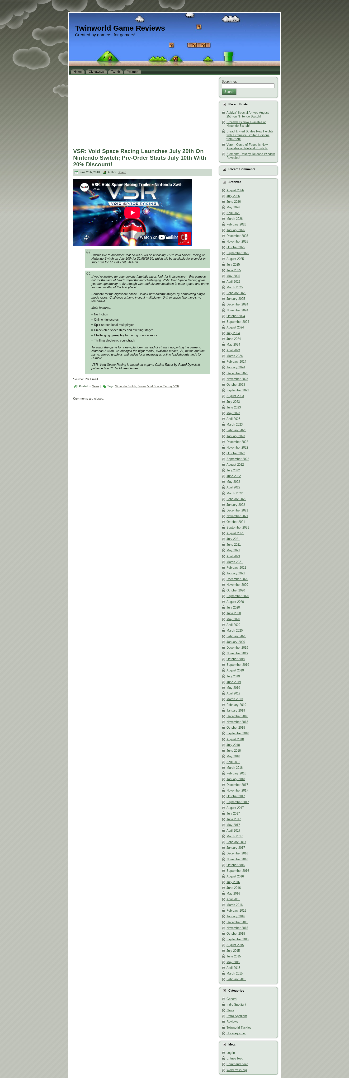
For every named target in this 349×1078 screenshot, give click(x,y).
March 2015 (234, 973)
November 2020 (237, 584)
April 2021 (233, 556)
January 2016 (235, 916)
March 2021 (234, 562)
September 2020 (237, 596)
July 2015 (233, 950)
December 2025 (237, 236)
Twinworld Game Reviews (120, 28)
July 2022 (233, 470)
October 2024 (235, 316)
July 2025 (233, 264)
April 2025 (233, 281)
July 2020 (233, 607)
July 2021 (233, 539)
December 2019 (237, 647)
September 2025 (237, 253)
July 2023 (233, 401)
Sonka (141, 386)
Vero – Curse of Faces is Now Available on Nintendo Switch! (247, 146)
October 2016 (235, 865)
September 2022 (237, 459)
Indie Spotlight (236, 1004)
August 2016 (235, 876)
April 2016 (233, 899)
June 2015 (233, 956)
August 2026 (235, 190)
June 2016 (233, 888)
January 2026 (235, 230)
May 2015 (233, 962)
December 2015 (237, 922)
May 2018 (233, 756)
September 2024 (237, 321)
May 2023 (233, 413)
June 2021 (233, 544)
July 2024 (233, 333)
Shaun (122, 172)
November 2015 (237, 928)
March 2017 (234, 836)
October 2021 (235, 522)
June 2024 (233, 339)
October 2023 (235, 384)
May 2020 (233, 619)
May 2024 (233, 344)
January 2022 (235, 504)
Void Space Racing (159, 386)
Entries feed (234, 1058)
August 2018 (235, 739)
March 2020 (234, 630)
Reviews (232, 1021)
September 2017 (237, 802)
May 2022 (233, 481)
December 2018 (237, 716)
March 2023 (234, 424)
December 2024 (237, 304)
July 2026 (233, 196)
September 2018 (237, 733)
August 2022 (235, 464)
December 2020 (237, 579)
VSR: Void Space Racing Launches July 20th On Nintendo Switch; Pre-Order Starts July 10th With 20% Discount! (139, 158)
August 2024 (235, 327)
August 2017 (235, 808)
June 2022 (233, 476)
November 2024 (237, 310)
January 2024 (235, 367)
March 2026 (234, 218)
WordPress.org (236, 1070)
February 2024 (236, 361)
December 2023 (237, 373)
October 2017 (235, 796)
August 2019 (235, 670)
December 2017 (237, 785)
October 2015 (235, 933)
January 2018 (235, 779)
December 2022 (237, 442)
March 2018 (234, 767)
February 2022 (236, 499)
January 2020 (235, 642)
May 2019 (233, 687)
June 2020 (233, 613)
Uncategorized (236, 1033)
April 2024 (233, 350)
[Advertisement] (143, 110)
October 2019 (235, 659)
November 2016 (237, 859)
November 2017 (237, 790)
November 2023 (237, 379)
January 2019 (235, 710)
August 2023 (235, 396)
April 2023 (233, 419)
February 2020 (236, 636)
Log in (230, 1053)
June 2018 (233, 750)
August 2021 (235, 533)
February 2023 (236, 430)
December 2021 (237, 510)
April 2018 (233, 762)
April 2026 (233, 213)
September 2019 (237, 664)
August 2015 (235, 945)
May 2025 (233, 276)
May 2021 (233, 550)
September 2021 (237, 527)
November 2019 (237, 653)
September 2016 (237, 870)
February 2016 (236, 910)
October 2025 (235, 247)
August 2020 (235, 602)
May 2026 (233, 207)
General (231, 999)
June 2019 (233, 682)
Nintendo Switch (125, 386)
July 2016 (233, 882)
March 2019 (234, 699)
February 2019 (236, 705)
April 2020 (233, 625)
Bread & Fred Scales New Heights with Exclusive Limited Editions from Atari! (250, 135)
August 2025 (235, 259)
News (95, 386)
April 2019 (233, 693)
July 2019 (233, 676)
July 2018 (233, 745)
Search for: (229, 81)
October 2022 (235, 453)
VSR (176, 386)
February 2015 (236, 979)
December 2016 (237, 853)
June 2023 (233, 407)
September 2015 (237, 939)
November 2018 (237, 722)
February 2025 (236, 293)
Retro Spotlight (236, 1016)
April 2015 (233, 968)
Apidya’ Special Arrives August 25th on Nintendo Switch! (247, 114)
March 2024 (234, 356)
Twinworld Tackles (238, 1027)
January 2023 (235, 436)
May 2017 (233, 825)
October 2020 (235, 590)
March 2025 (234, 287)
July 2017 (233, 813)
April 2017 (233, 830)
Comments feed (237, 1064)
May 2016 (233, 893)
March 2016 (234, 905)
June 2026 (233, 201)
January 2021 (235, 573)
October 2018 (235, 727)
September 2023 (237, 390)
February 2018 (236, 773)
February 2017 (236, 842)
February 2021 (236, 567)
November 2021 (237, 516)
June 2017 (233, 819)
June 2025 (233, 270)
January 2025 (235, 298)
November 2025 (237, 241)
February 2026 (236, 224)
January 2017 (235, 847)
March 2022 (234, 493)
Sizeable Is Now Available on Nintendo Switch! (246, 124)
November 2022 (237, 447)
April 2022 (233, 487)
